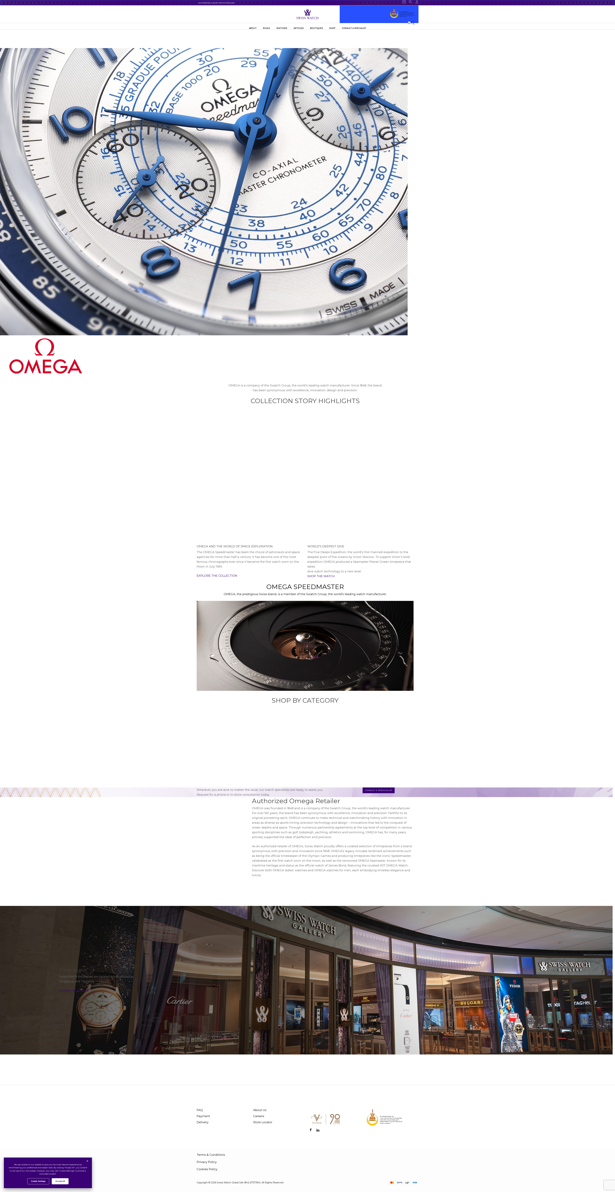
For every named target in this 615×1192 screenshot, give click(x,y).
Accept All (60, 1181)
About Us (259, 1110)
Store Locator (262, 1122)
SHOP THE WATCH (321, 576)
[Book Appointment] (404, 2)
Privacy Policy (207, 1162)
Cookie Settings (38, 1181)
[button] (379, 790)
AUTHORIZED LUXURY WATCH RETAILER (216, 3)
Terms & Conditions (211, 1155)
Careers (258, 1116)
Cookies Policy (207, 1169)
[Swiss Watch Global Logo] (307, 14)
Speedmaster (319, 781)
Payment (203, 1116)
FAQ (200, 1110)
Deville (371, 782)
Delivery (203, 1122)
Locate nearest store (73, 990)
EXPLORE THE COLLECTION (217, 575)
